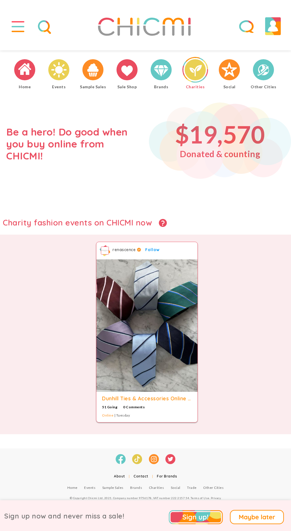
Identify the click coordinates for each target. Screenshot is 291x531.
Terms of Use (200, 498)
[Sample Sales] (93, 70)
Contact (141, 476)
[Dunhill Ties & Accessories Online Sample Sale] (147, 325)
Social (175, 487)
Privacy (216, 498)
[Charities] (195, 70)
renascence (125, 249)
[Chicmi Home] (25, 70)
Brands (136, 487)
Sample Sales (113, 487)
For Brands (167, 476)
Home (72, 487)
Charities (156, 487)
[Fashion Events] (59, 70)
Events (89, 487)
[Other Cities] (263, 70)
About (119, 476)
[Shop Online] (127, 70)
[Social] (229, 70)
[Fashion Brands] (161, 70)
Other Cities (213, 487)
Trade (192, 487)
